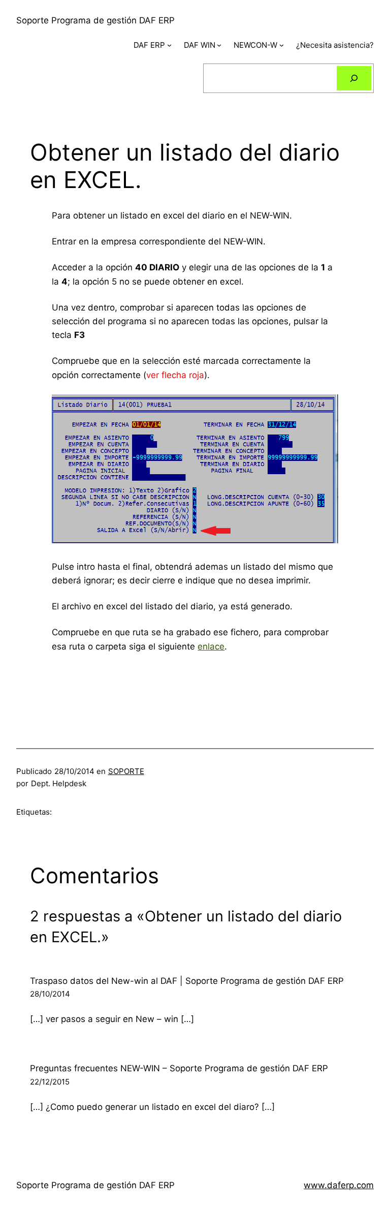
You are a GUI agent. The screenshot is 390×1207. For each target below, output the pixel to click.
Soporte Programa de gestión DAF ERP (95, 20)
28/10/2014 (50, 994)
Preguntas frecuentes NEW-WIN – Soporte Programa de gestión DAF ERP (179, 1068)
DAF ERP (149, 45)
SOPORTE (126, 771)
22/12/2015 (50, 1082)
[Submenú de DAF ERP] (169, 45)
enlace (211, 646)
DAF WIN (199, 45)
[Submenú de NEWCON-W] (281, 45)
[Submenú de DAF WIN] (219, 45)
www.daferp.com (339, 1185)
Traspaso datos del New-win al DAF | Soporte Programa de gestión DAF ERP (187, 981)
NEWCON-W (255, 45)
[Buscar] (354, 78)
